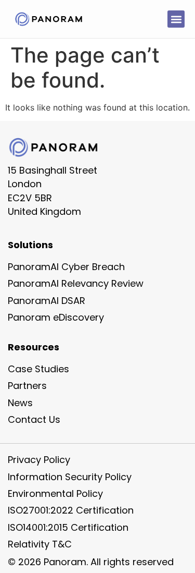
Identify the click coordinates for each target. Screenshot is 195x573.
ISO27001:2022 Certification (71, 510)
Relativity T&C (40, 544)
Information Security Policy (70, 476)
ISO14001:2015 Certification (68, 527)
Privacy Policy (39, 459)
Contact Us (34, 419)
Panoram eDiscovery (56, 317)
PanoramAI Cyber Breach (66, 266)
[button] (176, 19)
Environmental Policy (55, 493)
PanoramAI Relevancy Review (76, 283)
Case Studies (38, 368)
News (20, 402)
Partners (27, 385)
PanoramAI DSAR (46, 300)
